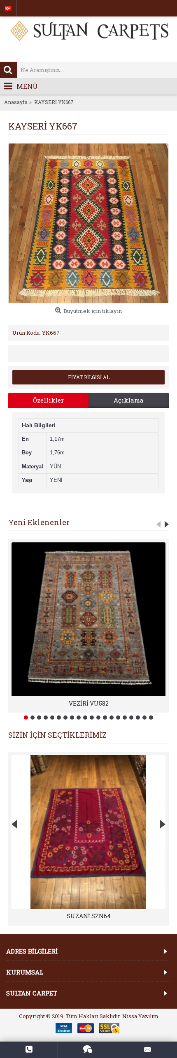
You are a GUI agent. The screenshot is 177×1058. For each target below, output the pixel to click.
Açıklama (129, 400)
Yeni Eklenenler (39, 522)
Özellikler (48, 400)
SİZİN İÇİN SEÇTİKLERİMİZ (57, 735)
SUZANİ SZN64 (89, 916)
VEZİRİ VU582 (89, 703)
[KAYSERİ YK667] (88, 223)
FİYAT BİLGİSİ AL (88, 377)
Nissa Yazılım (140, 1016)
